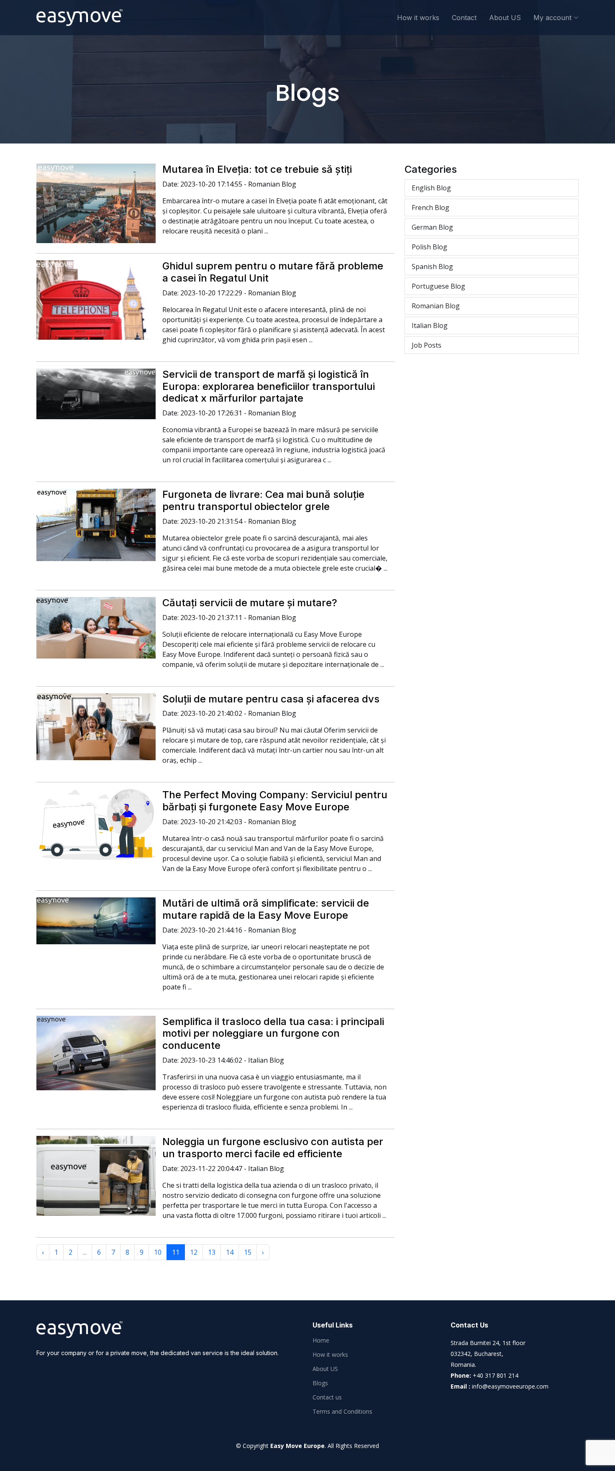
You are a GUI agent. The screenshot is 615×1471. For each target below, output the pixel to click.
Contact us (327, 1397)
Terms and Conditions (342, 1412)
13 (211, 1252)
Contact (464, 17)
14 (229, 1252)
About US (505, 17)
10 (157, 1252)
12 (193, 1252)
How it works (418, 17)
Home (321, 1340)
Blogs (320, 1383)
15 (247, 1252)
